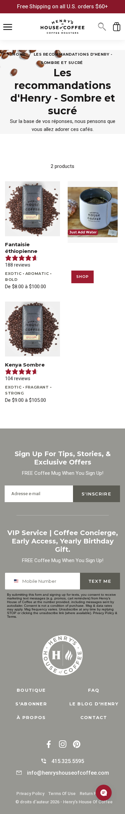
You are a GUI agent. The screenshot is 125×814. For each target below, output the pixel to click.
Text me (100, 581)
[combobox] (17, 581)
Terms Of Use (62, 793)
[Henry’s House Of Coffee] (62, 26)
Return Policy (93, 793)
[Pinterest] (76, 745)
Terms (11, 616)
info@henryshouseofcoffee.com (68, 773)
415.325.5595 (67, 761)
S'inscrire (96, 493)
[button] (102, 27)
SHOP (82, 276)
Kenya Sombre (25, 365)
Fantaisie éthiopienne (21, 247)
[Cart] (116, 26)
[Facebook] (48, 745)
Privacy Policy (103, 613)
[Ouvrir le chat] (104, 793)
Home (19, 54)
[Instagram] (62, 745)
